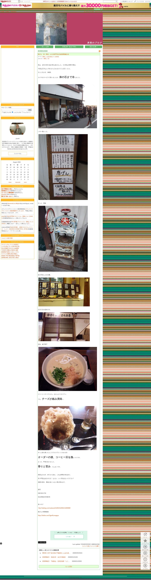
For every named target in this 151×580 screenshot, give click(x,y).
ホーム (145, 537)
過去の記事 (145, 549)
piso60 (3, 216)
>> (126, 1)
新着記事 (145, 562)
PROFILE (14, 11)
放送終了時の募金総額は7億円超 (10, 255)
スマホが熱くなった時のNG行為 (10, 246)
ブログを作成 (140, 1)
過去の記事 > (93, 47)
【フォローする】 (89, 11)
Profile (17, 118)
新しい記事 (145, 556)
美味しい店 (46, 58)
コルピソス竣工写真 (7, 238)
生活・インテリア (25, 1)
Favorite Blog (17, 186)
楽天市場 (147, 1)
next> (25, 182)
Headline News (17, 242)
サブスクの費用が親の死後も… (10, 254)
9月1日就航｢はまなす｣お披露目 (10, 248)
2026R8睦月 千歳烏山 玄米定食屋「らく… (56, 561)
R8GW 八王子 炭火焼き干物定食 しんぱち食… (56, 553)
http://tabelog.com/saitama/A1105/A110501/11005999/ (54, 508)
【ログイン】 (99, 11)
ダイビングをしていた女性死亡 (10, 244)
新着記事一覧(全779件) (69, 47)
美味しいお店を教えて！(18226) (51, 56)
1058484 (97, 9)
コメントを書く (95, 546)
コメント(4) (85, 546)
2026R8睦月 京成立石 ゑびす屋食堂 (54, 557)
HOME (2, 11)
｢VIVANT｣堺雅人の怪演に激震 (9, 250)
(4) (68, 54)
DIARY (8, 11)
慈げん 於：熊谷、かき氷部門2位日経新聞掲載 (52, 54)
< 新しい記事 (45, 47)
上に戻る (145, 568)
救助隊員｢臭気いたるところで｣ (10, 252)
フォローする (145, 543)
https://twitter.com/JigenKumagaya (48, 515)
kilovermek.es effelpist (13, 203)
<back (10, 182)
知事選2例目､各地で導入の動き (10, 257)
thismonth (17, 182)
